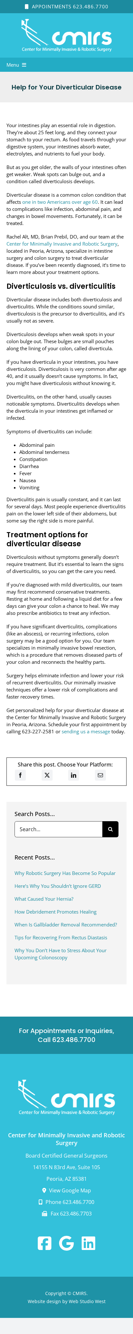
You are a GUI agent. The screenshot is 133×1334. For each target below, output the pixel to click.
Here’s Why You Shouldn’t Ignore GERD (58, 886)
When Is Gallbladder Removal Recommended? (66, 924)
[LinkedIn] (73, 775)
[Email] (100, 775)
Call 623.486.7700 (67, 1039)
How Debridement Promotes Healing (56, 911)
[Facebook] (20, 775)
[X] (47, 775)
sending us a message (86, 731)
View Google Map (69, 1190)
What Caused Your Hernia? (44, 899)
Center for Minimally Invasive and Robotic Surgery (62, 243)
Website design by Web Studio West (67, 1301)
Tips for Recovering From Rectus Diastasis (61, 937)
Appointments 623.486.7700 (69, 6)
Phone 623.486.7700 (69, 1202)
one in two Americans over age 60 (60, 202)
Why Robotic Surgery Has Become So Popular (65, 873)
